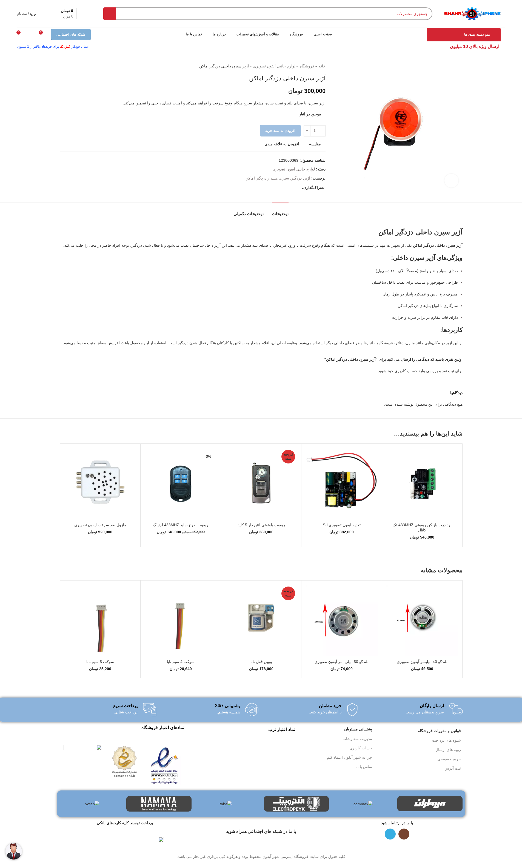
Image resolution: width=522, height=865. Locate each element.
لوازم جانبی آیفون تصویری (274, 66)
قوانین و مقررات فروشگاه (439, 731)
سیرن (284, 178)
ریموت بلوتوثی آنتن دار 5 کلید (261, 525)
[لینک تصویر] (164, 764)
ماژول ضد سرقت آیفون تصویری (100, 525)
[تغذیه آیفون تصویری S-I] (342, 484)
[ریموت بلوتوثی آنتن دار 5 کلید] (261, 484)
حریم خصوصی (449, 759)
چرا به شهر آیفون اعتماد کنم (349, 757)
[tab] (280, 211)
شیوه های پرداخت (446, 740)
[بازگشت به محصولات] (69, 66)
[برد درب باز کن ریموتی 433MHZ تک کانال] (422, 484)
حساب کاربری (360, 748)
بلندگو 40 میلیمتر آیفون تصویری (422, 661)
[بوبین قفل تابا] (261, 621)
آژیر (307, 178)
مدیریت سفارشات (357, 738)
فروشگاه (307, 66)
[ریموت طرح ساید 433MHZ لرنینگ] (181, 484)
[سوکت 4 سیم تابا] (181, 621)
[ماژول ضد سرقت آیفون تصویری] (100, 484)
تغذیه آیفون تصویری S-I (342, 525)
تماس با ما (363, 766)
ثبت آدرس (452, 768)
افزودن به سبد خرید (280, 131)
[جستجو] (109, 13)
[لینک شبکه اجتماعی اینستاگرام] (403, 834)
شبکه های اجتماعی (70, 34)
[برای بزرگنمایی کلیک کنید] (451, 180)
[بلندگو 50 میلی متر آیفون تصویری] (342, 621)
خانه (322, 66)
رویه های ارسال (448, 749)
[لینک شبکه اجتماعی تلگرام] (298, 187)
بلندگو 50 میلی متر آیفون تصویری (342, 661)
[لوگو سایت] (472, 13)
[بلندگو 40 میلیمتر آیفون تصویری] (422, 621)
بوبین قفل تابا (261, 661)
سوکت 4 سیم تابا (181, 661)
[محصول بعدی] (63, 66)
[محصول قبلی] (76, 66)
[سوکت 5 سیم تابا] (100, 621)
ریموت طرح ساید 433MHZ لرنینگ (180, 525)
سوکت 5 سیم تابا (100, 661)
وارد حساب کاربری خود (406, 371)
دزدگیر (296, 178)
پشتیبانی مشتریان (358, 729)
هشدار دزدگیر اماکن (262, 178)
